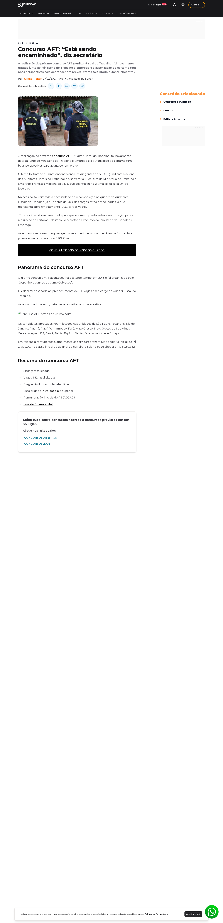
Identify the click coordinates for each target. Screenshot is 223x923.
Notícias (90, 13)
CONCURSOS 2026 (37, 443)
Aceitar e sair (193, 914)
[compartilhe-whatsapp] (51, 86)
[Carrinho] (183, 5)
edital (25, 291)
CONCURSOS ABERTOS (40, 437)
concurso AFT (62, 156)
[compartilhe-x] (74, 86)
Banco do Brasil (62, 13)
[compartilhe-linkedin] (67, 86)
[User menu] (174, 5)
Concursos (24, 13)
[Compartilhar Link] (82, 86)
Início (21, 43)
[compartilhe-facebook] (59, 86)
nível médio (50, 391)
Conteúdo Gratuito (128, 13)
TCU (78, 13)
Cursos (106, 13)
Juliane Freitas (33, 78)
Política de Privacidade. (156, 914)
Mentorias (43, 13)
